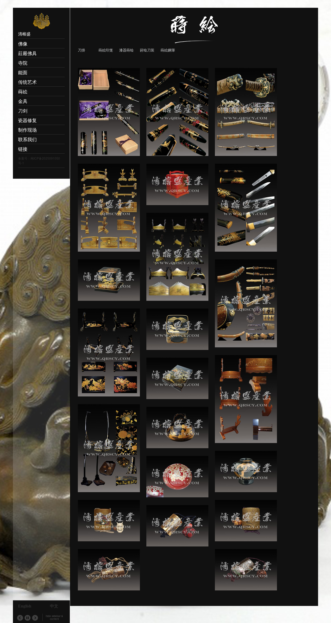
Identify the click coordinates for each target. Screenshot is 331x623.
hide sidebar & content (54, 617)
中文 (54, 606)
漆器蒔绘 (126, 49)
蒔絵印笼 (106, 49)
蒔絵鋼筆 (168, 49)
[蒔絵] (194, 25)
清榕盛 (24, 34)
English (24, 606)
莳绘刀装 (147, 49)
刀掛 (81, 49)
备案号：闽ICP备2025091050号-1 (39, 160)
